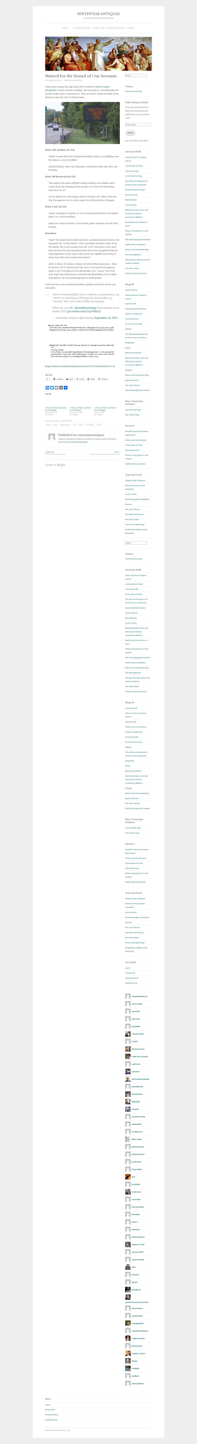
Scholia (81, 424)
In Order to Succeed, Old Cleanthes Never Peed (105, 453)
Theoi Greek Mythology (134, 524)
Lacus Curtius (131, 205)
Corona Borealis (131, 171)
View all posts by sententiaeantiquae (72, 442)
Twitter (129, 86)
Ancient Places (131, 290)
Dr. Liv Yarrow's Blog (133, 176)
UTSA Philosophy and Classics (137, 390)
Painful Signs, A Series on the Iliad (109, 28)
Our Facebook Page (133, 410)
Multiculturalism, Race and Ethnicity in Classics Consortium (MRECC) (136, 213)
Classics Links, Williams (135, 480)
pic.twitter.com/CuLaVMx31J (84, 311)
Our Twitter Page (132, 415)
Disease (48, 424)
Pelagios (128, 370)
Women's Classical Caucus (136, 273)
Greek (57, 421)
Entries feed (130, 973)
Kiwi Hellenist (131, 200)
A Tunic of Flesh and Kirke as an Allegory (55, 409)
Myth (69, 421)
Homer (63, 421)
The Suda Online (132, 268)
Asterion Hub (130, 303)
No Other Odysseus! (81, 28)
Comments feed (131, 978)
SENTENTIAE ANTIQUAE (98, 14)
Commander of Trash (134, 166)
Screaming (90, 424)
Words (99, 424)
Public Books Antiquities (135, 244)
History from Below (133, 353)
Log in (127, 968)
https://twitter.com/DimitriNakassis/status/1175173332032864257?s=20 (80, 366)
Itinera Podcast (131, 195)
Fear (55, 424)
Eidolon (128, 329)
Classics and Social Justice (135, 309)
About (65, 28)
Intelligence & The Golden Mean (55, 453)
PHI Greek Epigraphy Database (137, 239)
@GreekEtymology (86, 307)
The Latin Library (132, 385)
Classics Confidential (133, 314)
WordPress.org (131, 983)
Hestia (127, 348)
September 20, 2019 (106, 317)
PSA (74, 424)
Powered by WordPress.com (57, 1430)
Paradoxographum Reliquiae (137, 499)
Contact (131, 28)
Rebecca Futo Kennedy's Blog (137, 249)
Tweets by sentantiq (133, 91)
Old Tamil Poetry (132, 450)
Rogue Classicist (132, 380)
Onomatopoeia (65, 424)
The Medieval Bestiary (134, 514)
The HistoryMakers (133, 254)
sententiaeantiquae (73, 80)
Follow (130, 132)
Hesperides (129, 342)
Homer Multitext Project (135, 189)
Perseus (128, 504)
